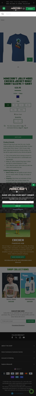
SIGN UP (18, 206)
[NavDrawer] (3, 8)
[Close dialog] (33, 185)
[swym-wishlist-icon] (24, 9)
